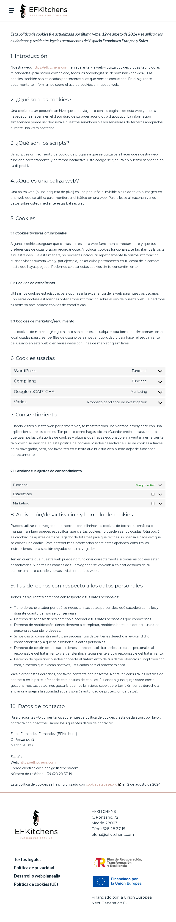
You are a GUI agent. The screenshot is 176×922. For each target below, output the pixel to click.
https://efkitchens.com (51, 67)
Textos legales (27, 859)
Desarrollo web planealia (37, 875)
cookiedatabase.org (101, 784)
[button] (10, 10)
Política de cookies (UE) (36, 884)
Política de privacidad (34, 867)
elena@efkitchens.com (113, 834)
